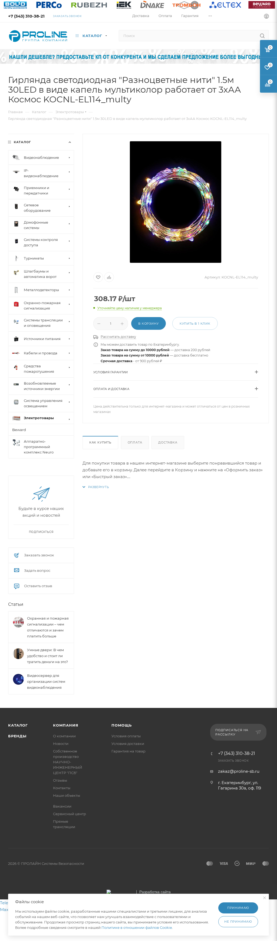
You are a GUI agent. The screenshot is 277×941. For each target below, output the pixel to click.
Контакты (61, 788)
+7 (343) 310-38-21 (26, 16)
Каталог (18, 725)
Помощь (121, 725)
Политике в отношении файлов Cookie (136, 927)
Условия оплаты (126, 736)
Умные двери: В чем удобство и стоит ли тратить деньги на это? (47, 656)
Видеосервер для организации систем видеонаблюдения (46, 681)
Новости (60, 743)
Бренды (17, 736)
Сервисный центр (69, 814)
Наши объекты (66, 795)
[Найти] (262, 35)
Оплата (135, 442)
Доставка (167, 442)
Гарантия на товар (128, 751)
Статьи (15, 604)
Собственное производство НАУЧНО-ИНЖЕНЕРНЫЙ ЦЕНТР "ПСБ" (67, 762)
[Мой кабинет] (266, 17)
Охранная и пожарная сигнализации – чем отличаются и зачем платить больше (48, 627)
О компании (64, 736)
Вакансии (62, 806)
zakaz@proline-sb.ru (238, 771)
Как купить (100, 442)
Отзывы (60, 780)
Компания (65, 725)
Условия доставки (127, 743)
